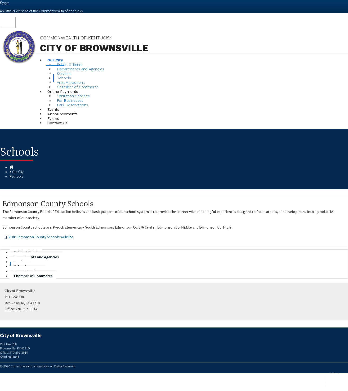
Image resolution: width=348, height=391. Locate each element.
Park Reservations (72, 105)
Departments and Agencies (80, 69)
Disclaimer (337, 382)
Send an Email (9, 357)
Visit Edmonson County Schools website (41, 236)
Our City (18, 172)
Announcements (62, 114)
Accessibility (338, 386)
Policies (335, 374)
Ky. (4, 2)
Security (335, 378)
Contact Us (57, 123)
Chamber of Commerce (33, 275)
